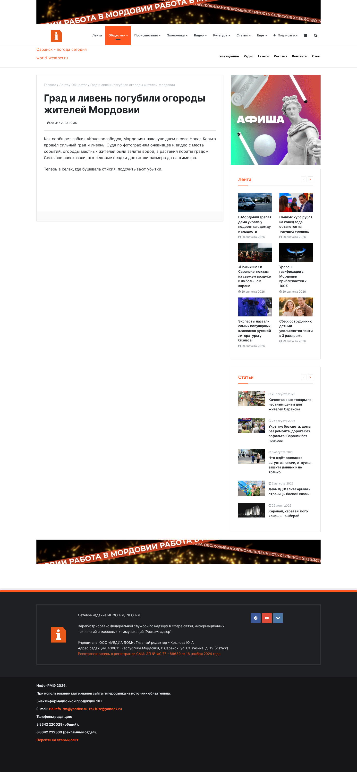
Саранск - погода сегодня (61, 49)
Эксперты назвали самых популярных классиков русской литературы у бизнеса (254, 330)
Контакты (299, 56)
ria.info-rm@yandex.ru (68, 709)
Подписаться (288, 35)
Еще (260, 35)
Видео (199, 35)
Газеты (263, 56)
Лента (97, 35)
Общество (117, 35)
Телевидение (228, 56)
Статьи (242, 35)
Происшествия (146, 35)
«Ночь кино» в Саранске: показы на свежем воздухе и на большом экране (254, 276)
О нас (316, 56)
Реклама (280, 56)
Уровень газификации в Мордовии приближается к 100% (292, 276)
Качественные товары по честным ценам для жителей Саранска (290, 404)
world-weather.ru (52, 57)
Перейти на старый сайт (57, 740)
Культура (220, 35)
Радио (248, 56)
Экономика (176, 35)
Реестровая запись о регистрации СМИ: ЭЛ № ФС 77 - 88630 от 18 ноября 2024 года (149, 654)
